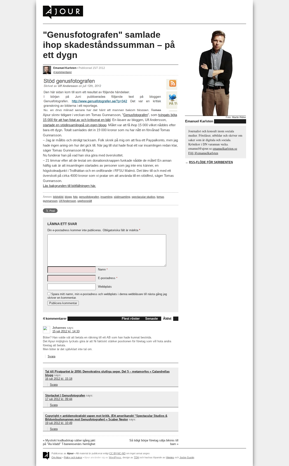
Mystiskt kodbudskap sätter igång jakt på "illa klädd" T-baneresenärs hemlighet (69, 442)
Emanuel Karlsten (64, 67)
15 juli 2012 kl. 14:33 (65, 331)
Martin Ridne (239, 117)
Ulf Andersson (67, 200)
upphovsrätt (84, 200)
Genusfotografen (135, 115)
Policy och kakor (73, 457)
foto (75, 196)
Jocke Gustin (186, 457)
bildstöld (58, 196)
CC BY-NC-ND (117, 453)
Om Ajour (56, 457)
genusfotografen (89, 196)
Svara (51, 356)
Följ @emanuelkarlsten (203, 153)
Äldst (167, 318)
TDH (136, 457)
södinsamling (122, 196)
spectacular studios (143, 196)
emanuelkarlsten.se (225, 148)
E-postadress (107, 278)
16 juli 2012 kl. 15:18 (58, 378)
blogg (68, 196)
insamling (106, 196)
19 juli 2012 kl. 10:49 (58, 423)
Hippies (170, 457)
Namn (103, 269)
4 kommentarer (62, 72)
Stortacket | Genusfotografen (65, 395)
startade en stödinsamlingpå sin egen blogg (74, 125)
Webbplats (105, 286)
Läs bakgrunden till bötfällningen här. (69, 186)
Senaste (151, 318)
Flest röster (131, 318)
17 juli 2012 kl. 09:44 (58, 399)
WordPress (115, 457)
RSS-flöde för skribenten (211, 162)
